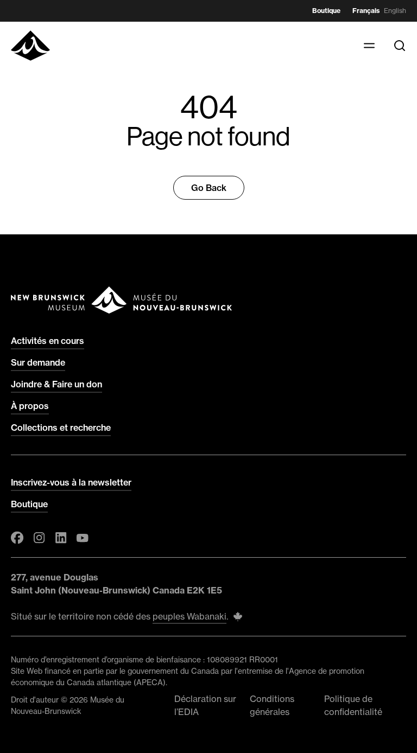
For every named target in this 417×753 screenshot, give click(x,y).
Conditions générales (272, 705)
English (395, 11)
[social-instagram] (39, 537)
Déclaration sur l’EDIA (205, 705)
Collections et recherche (61, 427)
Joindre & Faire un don (56, 384)
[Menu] (369, 45)
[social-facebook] (17, 537)
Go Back (208, 187)
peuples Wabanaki (189, 616)
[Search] (399, 45)
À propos (30, 405)
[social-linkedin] (60, 537)
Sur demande (38, 362)
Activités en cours (47, 340)
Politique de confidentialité (353, 705)
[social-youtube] (82, 537)
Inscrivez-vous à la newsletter (71, 482)
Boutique (326, 11)
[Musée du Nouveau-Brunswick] (30, 45)
